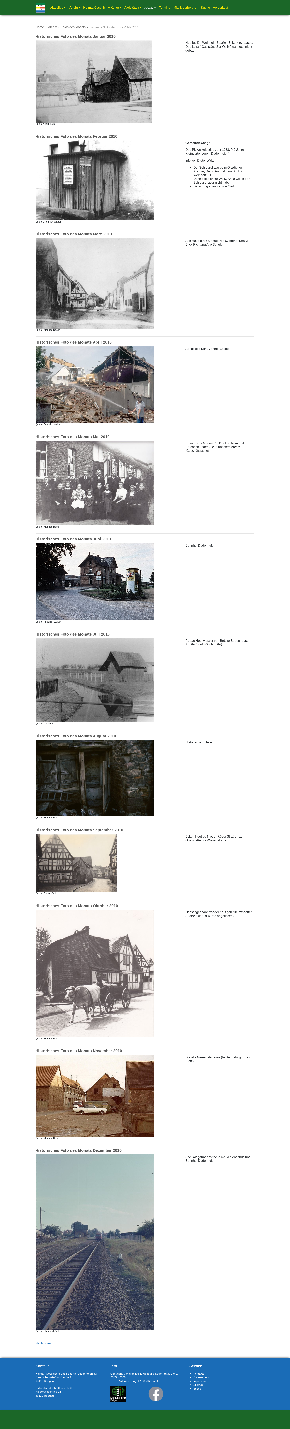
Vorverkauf (220, 7)
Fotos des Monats (73, 27)
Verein (73, 7)
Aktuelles (56, 7)
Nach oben (43, 1343)
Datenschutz (201, 1377)
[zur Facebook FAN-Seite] (156, 1394)
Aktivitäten (131, 7)
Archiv (149, 7)
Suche (205, 7)
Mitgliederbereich (185, 7)
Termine (164, 7)
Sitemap (198, 1384)
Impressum (200, 1381)
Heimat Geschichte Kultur (101, 7)
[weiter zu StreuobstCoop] (118, 1394)
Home (40, 27)
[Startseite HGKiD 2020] (40, 8)
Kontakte (198, 1373)
